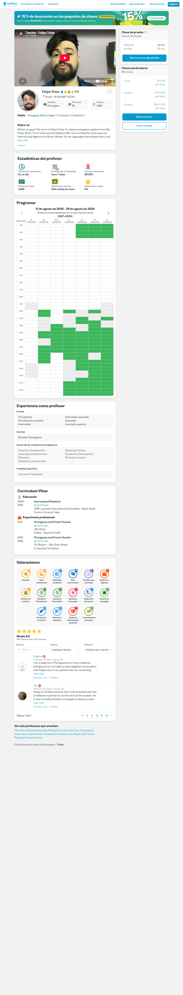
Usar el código (156, 18)
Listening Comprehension (28, 734)
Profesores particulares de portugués (34, 745)
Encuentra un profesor (32, 4)
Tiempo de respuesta (29, 172)
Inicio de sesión (157, 4)
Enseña (51, 103)
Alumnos (76, 103)
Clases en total (26, 186)
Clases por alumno (61, 186)
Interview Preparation (81, 730)
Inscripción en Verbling (63, 172)
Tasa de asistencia (94, 172)
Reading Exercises (37, 730)
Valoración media (93, 186)
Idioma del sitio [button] (137, 4)
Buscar (20, 645)
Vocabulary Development (58, 734)
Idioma (54, 645)
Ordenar (88, 645)
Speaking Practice (84, 734)
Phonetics (20, 730)
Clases (100, 103)
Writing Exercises (58, 730)
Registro (173, 4)
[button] (119, 4)
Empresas (53, 4)
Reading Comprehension (28, 738)
